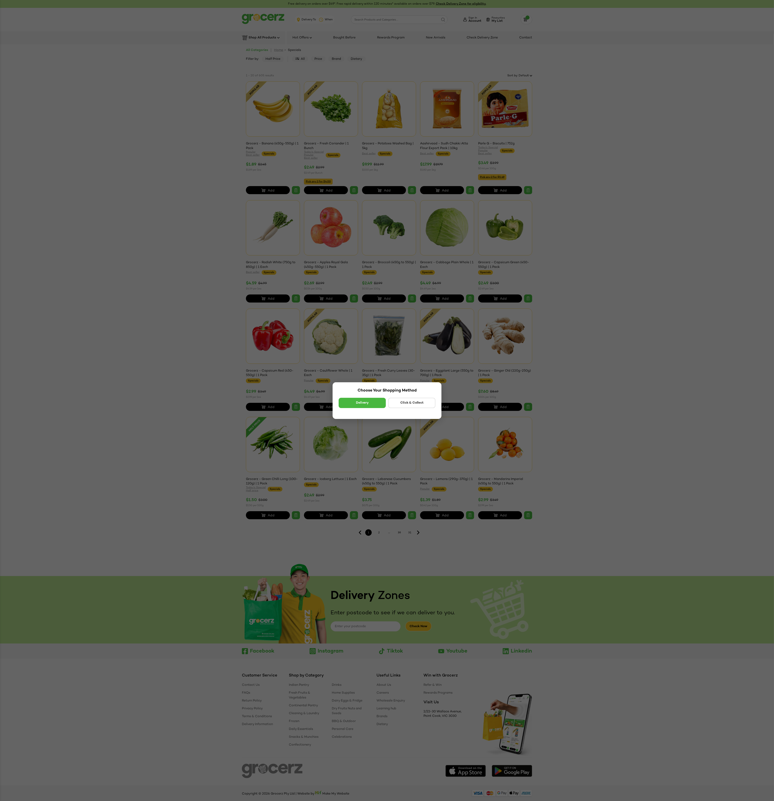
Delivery (362, 403)
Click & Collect (411, 403)
